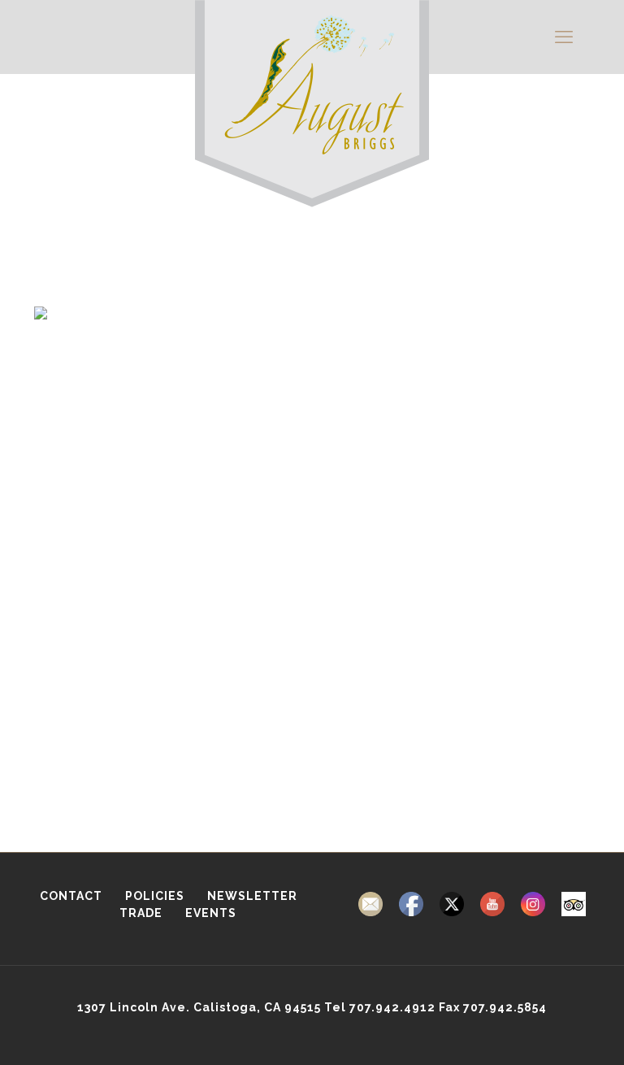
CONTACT (71, 895)
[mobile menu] (564, 36)
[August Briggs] (312, 122)
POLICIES (156, 895)
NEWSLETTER (252, 895)
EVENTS (210, 912)
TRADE (142, 912)
